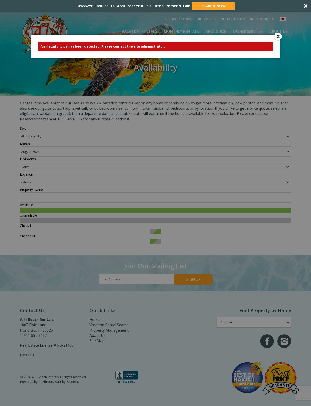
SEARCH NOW (213, 5)
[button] (155, 6)
